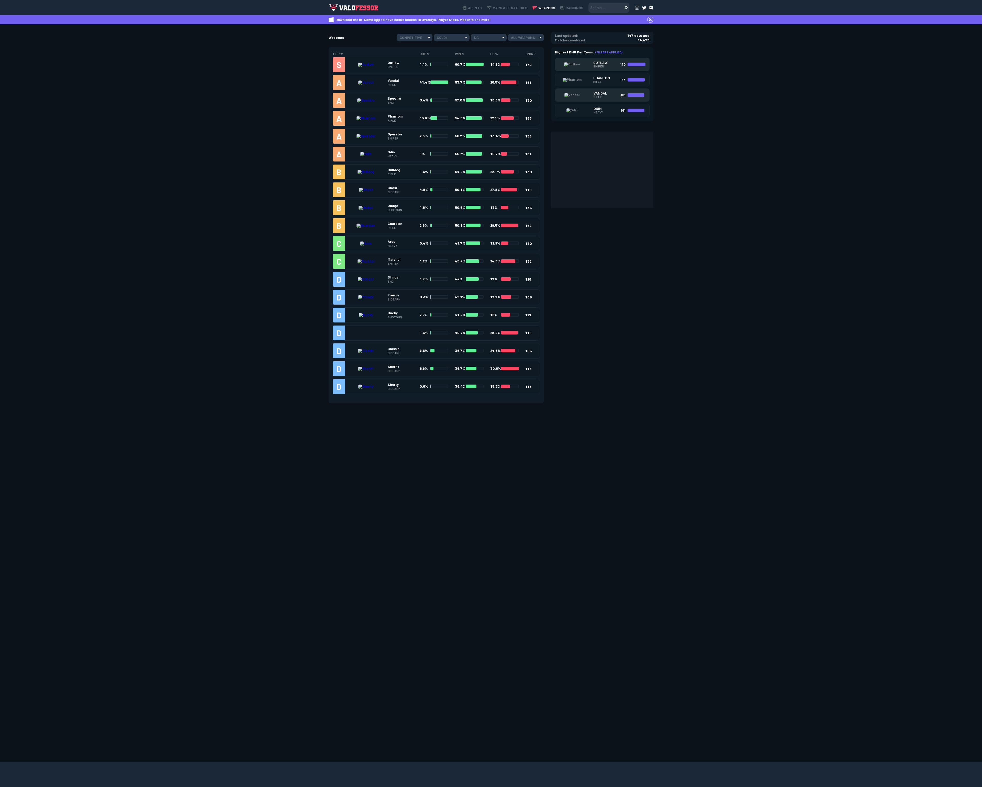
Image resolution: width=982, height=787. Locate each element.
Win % (459, 54)
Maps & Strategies (510, 8)
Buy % (424, 54)
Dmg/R (530, 54)
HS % (494, 54)
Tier (336, 54)
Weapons (546, 8)
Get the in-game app (410, 7)
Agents (475, 8)
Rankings (574, 8)
